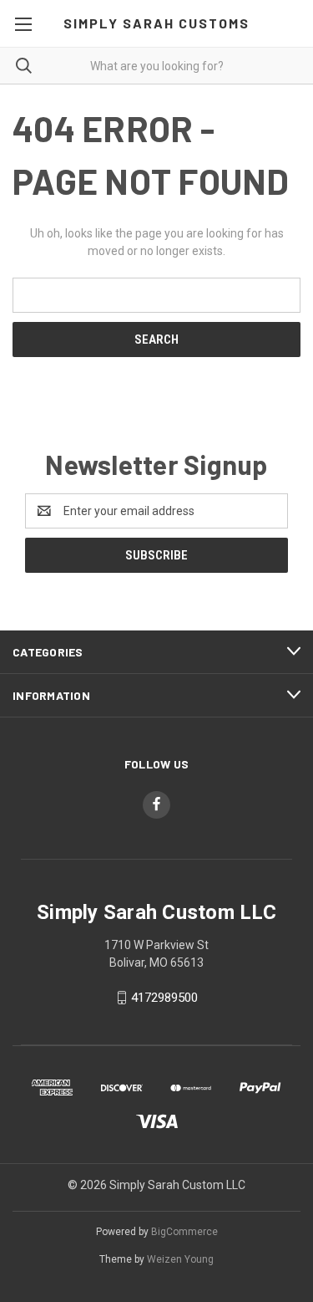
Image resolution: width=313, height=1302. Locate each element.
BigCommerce (184, 1232)
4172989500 (164, 997)
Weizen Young (180, 1259)
